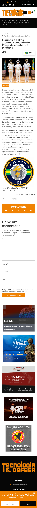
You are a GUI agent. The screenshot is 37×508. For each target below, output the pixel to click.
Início (4, 20)
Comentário (7, 239)
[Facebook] (6, 5)
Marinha (5, 86)
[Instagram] (3, 5)
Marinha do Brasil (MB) (9, 199)
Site (3, 280)
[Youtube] (10, 5)
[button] (25, 12)
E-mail (5, 272)
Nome (5, 264)
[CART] (29, 12)
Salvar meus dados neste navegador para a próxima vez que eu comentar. (18, 290)
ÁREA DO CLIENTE (27, 5)
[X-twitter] (13, 5)
